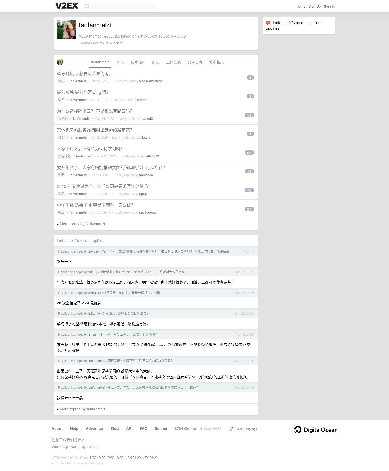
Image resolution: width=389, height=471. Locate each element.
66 (249, 152)
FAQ (143, 428)
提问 (120, 62)
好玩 (156, 62)
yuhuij (92, 271)
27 (249, 209)
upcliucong (147, 212)
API (129, 428)
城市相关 (216, 62)
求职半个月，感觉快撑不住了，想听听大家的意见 (150, 271)
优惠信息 (109, 292)
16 (249, 190)
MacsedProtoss (151, 81)
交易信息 (195, 62)
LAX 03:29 (133, 457)
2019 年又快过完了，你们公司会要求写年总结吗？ (104, 186)
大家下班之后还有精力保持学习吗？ (91, 148)
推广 (105, 251)
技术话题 (138, 62)
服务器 (62, 118)
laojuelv (94, 251)
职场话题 (64, 156)
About (57, 428)
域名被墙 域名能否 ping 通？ (84, 92)
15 (249, 171)
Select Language (245, 429)
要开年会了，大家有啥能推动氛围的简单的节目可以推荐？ (112, 167)
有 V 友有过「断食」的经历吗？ (135, 334)
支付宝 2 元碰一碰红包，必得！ (141, 292)
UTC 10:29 (97, 457)
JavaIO (148, 118)
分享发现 (109, 313)
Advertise (94, 428)
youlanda (146, 174)
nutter (141, 99)
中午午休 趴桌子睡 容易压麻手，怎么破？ (96, 205)
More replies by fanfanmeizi (83, 408)
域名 (61, 99)
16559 (119, 42)
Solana (161, 428)
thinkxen (143, 137)
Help (74, 428)
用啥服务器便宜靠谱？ (134, 313)
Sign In (329, 6)
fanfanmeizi (100, 62)
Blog (114, 428)
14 (249, 115)
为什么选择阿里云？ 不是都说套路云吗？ (95, 111)
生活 (61, 174)
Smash (93, 334)
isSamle (94, 313)
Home (300, 6)
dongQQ (94, 292)
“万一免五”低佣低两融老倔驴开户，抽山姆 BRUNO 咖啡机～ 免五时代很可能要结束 (170, 251)
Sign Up (315, 6)
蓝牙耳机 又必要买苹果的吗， (85, 73)
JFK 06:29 (150, 457)
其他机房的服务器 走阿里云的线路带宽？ (95, 130)
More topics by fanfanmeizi (82, 223)
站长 (61, 137)
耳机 (61, 81)
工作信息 (173, 62)
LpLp (143, 193)
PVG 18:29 (115, 457)
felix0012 (152, 156)
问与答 (106, 334)
